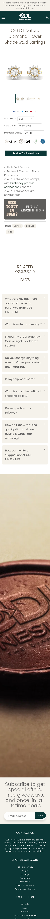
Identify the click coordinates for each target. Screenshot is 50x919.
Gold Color (10, 125)
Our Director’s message (25, 915)
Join (40, 815)
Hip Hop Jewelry (25, 867)
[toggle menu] (3, 17)
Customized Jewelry (25, 889)
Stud (10, 231)
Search (25, 904)
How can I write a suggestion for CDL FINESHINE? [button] (18, 455)
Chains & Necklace (25, 885)
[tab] (25, 305)
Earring (17, 225)
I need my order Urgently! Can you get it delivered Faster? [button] (23, 341)
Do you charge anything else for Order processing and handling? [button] (23, 362)
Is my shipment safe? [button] (20, 379)
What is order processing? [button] (23, 324)
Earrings (30, 225)
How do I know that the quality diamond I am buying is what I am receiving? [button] (21, 431)
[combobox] (25, 118)
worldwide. (38, 851)
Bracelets (25, 878)
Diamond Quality (13, 132)
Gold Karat (10, 118)
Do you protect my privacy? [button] (18, 410)
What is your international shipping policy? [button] (23, 393)
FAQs (25, 908)
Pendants (25, 881)
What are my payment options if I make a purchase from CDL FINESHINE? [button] (21, 305)
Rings (25, 870)
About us (25, 911)
